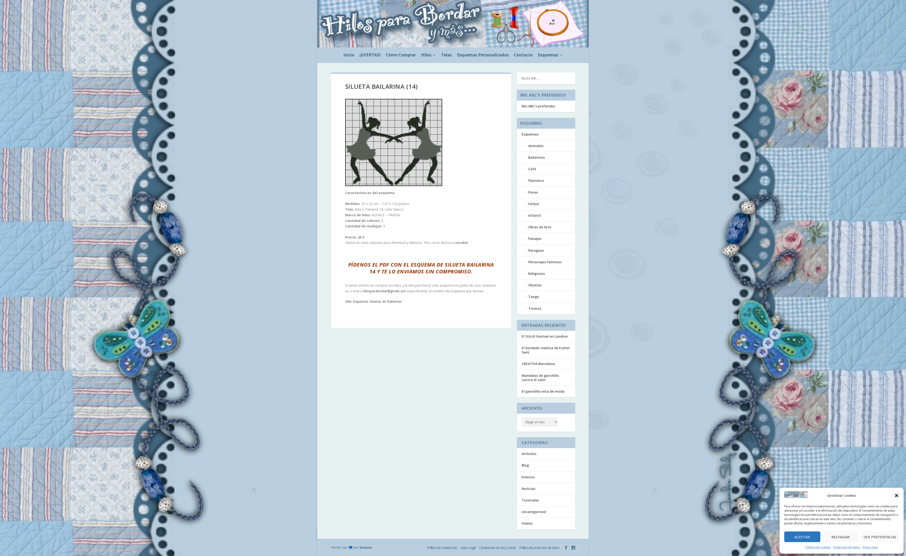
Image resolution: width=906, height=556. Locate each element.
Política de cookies (818, 547)
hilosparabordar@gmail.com (384, 291)
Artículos (529, 453)
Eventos (528, 477)
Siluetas (534, 285)
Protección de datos (846, 547)
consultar (461, 242)
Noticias (528, 488)
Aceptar (802, 537)
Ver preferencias (880, 537)
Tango (533, 296)
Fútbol (533, 204)
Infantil (534, 215)
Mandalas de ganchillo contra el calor (540, 377)
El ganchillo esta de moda (543, 391)
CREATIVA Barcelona (538, 363)
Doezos (366, 547)
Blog (525, 465)
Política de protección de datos (539, 547)
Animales (535, 146)
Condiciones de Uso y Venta (497, 547)
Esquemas (548, 55)
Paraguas (536, 250)
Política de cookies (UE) (442, 547)
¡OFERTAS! (370, 55)
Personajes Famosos (545, 262)
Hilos (426, 55)
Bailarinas (536, 157)
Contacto (523, 55)
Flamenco (536, 180)
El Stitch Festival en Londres (545, 336)
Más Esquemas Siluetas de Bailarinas (373, 301)
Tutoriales (530, 500)
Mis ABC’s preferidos (538, 106)
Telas (446, 55)
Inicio (348, 55)
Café (532, 169)
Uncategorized (534, 511)
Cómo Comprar (401, 55)
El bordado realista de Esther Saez (546, 350)
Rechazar (840, 537)
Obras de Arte (539, 227)
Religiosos (536, 273)
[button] (896, 495)
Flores (533, 192)
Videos (527, 523)
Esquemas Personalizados (483, 55)
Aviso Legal (870, 547)
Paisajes (534, 238)
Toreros (534, 308)
